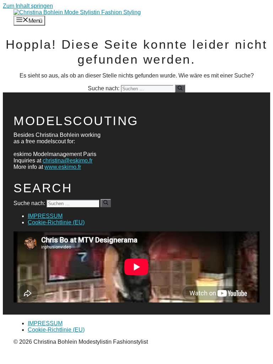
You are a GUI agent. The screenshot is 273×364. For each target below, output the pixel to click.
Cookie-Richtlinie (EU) (56, 222)
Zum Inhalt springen (28, 6)
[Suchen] (180, 88)
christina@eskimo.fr (67, 160)
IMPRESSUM (45, 216)
